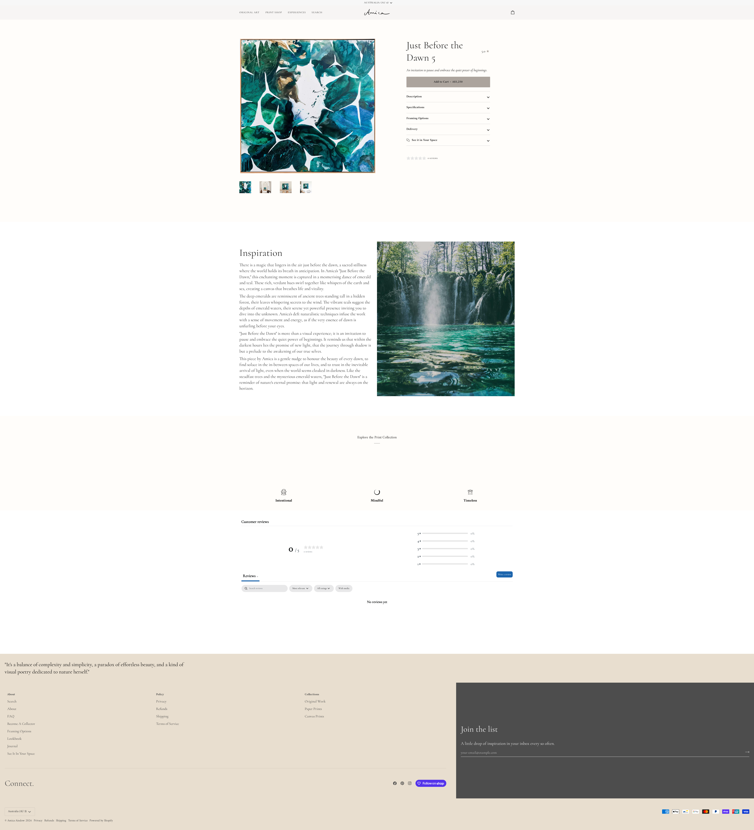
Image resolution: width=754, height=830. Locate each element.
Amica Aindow (16, 820)
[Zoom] (308, 106)
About (11, 709)
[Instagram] (410, 783)
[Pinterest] (402, 783)
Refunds (161, 709)
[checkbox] (343, 588)
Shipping (162, 716)
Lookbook (14, 738)
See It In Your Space (21, 753)
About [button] (11, 694)
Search (11, 701)
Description (414, 96)
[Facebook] (395, 783)
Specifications (415, 107)
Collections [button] (312, 694)
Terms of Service (167, 723)
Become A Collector (21, 723)
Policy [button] (160, 694)
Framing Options (417, 118)
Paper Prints (313, 709)
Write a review (504, 574)
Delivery (412, 129)
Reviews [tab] (250, 576)
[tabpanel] (377, 615)
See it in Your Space (424, 140)
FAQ (10, 716)
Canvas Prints (314, 716)
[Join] (746, 752)
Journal (12, 746)
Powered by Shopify (101, 820)
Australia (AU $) (376, 2)
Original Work (315, 701)
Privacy (161, 701)
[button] (274, 12)
